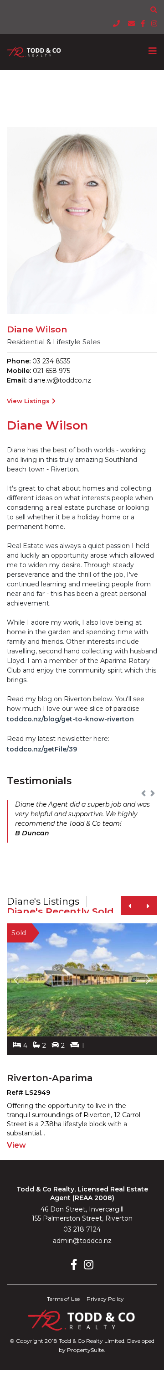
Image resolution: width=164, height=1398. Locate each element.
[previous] (130, 905)
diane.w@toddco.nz (59, 380)
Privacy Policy (105, 1298)
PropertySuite (85, 1349)
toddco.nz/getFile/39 (42, 749)
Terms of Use (63, 1298)
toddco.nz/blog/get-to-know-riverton (70, 719)
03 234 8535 (50, 361)
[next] (148, 905)
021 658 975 (50, 371)
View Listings (28, 400)
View (16, 1145)
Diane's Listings (43, 901)
